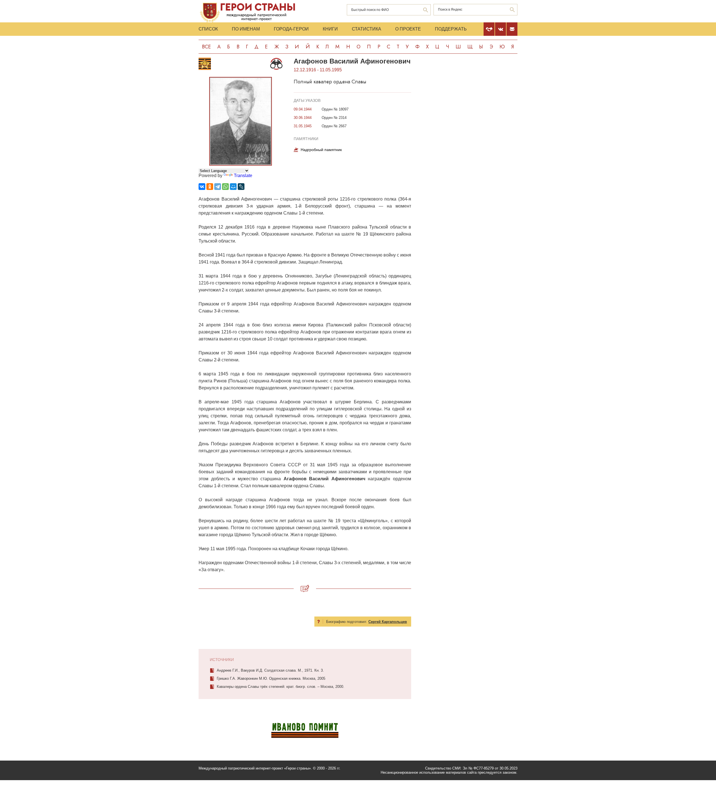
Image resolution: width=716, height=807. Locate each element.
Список (208, 29)
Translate (243, 175)
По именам (246, 29)
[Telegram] (217, 186)
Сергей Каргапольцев (387, 622)
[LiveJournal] (241, 186)
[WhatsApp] (225, 186)
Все (206, 46)
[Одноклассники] (209, 186)
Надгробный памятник (321, 149)
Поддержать (451, 29)
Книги (330, 29)
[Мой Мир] (233, 186)
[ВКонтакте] (202, 186)
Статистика (366, 29)
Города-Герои (291, 29)
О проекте (408, 29)
